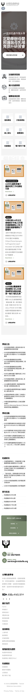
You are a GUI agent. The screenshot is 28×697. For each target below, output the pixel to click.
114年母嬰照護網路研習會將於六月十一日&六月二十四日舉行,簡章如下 (14, 445)
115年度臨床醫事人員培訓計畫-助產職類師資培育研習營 (14, 348)
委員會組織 (5, 618)
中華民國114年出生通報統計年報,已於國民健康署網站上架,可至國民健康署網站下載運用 (13, 225)
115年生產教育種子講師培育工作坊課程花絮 (13, 186)
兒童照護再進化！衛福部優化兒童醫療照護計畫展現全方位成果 (14, 462)
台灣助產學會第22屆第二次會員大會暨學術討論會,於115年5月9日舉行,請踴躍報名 (14, 396)
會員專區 (13, 523)
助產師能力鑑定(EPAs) (9, 658)
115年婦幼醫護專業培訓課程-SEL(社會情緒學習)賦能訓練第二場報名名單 (15, 361)
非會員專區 (13, 528)
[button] (3, 8)
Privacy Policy (8, 691)
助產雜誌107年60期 (10, 505)
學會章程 (5, 621)
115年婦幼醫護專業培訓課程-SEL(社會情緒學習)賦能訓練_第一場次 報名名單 (13, 290)
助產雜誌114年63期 (10, 495)
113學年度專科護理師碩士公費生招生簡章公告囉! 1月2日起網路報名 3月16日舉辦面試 (15, 468)
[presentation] (6, 40)
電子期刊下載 (6, 675)
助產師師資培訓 (7, 655)
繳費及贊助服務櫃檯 (8, 641)
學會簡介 (5, 610)
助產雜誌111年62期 (9, 498)
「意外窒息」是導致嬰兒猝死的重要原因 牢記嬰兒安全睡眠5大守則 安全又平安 (14, 475)
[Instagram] (3, 599)
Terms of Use (19, 691)
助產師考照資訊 (7, 652)
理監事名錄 (5, 615)
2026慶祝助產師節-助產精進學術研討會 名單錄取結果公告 (14, 385)
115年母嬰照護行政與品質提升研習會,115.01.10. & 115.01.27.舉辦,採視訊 (14, 431)
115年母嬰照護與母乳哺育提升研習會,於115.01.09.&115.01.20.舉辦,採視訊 (14, 425)
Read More (8, 192)
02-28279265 (13, 554)
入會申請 (5, 632)
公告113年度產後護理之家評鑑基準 (14, 486)
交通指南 (5, 624)
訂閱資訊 (5, 673)
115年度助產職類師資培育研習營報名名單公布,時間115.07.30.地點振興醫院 (15, 354)
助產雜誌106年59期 (10, 508)
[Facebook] (9, 599)
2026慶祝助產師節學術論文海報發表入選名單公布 (15, 390)
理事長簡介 (5, 612)
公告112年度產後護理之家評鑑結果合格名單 (14, 482)
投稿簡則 (5, 667)
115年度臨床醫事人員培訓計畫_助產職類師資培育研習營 (14, 380)
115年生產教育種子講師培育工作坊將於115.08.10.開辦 (14, 375)
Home (4, 607)
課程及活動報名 (13, 533)
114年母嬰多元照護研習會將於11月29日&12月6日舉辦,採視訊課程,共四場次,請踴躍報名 (14, 437)
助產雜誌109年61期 (10, 502)
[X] (6, 599)
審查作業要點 (6, 670)
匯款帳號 (5, 644)
